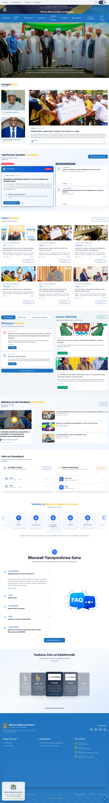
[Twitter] (104, 734)
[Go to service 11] (61, 712)
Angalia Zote (101, 321)
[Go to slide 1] (3, 78)
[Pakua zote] (46, 483)
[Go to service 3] (48, 712)
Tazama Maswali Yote (53, 644)
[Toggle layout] (23, 784)
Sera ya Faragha (80, 799)
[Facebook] (91, 734)
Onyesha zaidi (12, 592)
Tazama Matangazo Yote (27, 375)
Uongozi (28, 2)
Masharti (91, 799)
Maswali (6, 2)
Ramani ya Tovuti (102, 799)
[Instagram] (96, 734)
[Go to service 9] (58, 712)
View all (104, 408)
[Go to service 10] (60, 712)
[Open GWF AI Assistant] (105, 799)
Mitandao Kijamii (17, 2)
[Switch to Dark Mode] (96, 2)
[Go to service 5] (52, 712)
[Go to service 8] (56, 712)
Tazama (13, 352)
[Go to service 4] (50, 712)
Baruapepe (38, 2)
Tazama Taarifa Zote (99, 161)
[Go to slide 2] (6, 78)
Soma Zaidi (34, 144)
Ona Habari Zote (100, 224)
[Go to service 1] (45, 712)
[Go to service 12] (63, 712)
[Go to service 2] (47, 712)
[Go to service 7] (55, 712)
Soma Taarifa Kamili (10, 207)
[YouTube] (100, 734)
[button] (27, 584)
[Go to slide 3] (10, 78)
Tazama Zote (46, 472)
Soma (64, 188)
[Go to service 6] (53, 712)
